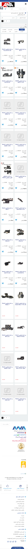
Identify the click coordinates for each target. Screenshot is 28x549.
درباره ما (22, 515)
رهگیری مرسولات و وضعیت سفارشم (17, 510)
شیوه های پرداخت (20, 499)
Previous (27, 487)
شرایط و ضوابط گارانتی (20, 501)
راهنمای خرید (21, 520)
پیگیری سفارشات (21, 506)
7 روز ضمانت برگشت (20, 488)
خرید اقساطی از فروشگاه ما (19, 508)
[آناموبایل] (8, 4)
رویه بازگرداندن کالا (21, 503)
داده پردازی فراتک (9, 479)
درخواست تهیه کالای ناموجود (19, 522)
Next (1, 487)
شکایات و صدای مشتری (20, 524)
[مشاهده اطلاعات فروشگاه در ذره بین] (23, 473)
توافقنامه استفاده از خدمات (19, 526)
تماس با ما (22, 518)
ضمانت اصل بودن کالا (7, 488)
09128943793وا (20, 435)
